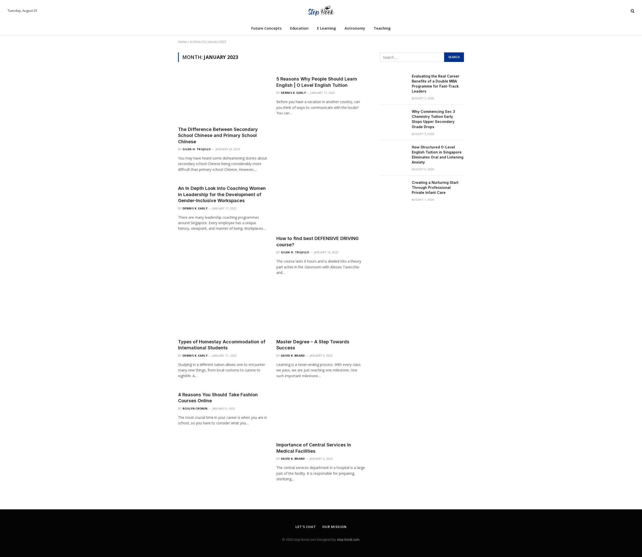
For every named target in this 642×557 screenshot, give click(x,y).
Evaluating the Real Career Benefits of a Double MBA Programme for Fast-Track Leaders (435, 83)
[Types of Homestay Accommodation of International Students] (222, 310)
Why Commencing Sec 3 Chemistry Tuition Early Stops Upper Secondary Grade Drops (433, 119)
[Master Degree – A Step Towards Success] (321, 310)
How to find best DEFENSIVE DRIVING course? (317, 241)
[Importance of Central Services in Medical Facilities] (321, 413)
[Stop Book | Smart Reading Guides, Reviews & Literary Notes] (321, 10)
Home (182, 42)
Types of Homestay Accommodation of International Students (221, 344)
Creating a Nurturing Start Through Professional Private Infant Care (435, 187)
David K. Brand (293, 355)
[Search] (632, 10)
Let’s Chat (305, 526)
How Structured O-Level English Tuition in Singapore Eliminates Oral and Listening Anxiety (437, 154)
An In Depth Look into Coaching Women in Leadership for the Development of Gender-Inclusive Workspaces (222, 194)
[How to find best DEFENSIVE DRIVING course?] (321, 206)
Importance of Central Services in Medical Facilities (313, 447)
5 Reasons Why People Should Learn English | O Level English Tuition (316, 82)
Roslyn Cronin (195, 408)
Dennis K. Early (293, 93)
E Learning (326, 28)
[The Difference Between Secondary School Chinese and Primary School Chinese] (222, 97)
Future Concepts (266, 28)
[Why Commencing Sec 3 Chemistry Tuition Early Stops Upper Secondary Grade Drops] (393, 118)
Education (299, 28)
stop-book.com (348, 539)
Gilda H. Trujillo (197, 149)
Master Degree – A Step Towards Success (312, 344)
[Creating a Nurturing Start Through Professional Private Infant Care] (393, 189)
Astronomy (355, 28)
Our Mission (334, 526)
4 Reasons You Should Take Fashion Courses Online (218, 397)
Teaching (382, 28)
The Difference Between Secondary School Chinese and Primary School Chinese (218, 135)
